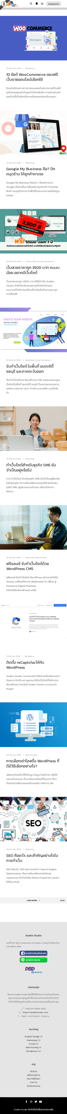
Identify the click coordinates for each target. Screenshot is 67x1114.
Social (28, 261)
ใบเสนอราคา (53, 3)
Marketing (30, 162)
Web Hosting (38, 261)
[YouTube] (40, 1102)
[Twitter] (36, 1102)
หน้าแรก (33, 1071)
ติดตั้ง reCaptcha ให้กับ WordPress (25, 664)
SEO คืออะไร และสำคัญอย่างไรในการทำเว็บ (32, 857)
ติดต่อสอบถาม (33, 1086)
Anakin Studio (21, 1109)
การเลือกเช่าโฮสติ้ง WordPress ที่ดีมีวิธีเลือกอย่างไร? (32, 763)
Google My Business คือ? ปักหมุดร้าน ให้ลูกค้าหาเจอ (30, 171)
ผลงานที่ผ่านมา (33, 1078)
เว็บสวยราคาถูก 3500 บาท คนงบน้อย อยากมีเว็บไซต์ (33, 270)
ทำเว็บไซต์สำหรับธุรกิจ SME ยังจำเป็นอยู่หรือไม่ (31, 467)
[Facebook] (26, 1102)
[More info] (36, 4)
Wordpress (30, 68)
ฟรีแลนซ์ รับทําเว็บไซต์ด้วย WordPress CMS (27, 566)
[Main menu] (42, 4)
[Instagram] (31, 1102)
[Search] (31, 4)
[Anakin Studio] (12, 4)
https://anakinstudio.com (35, 1012)
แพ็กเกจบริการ (33, 1075)
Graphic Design (32, 1036)
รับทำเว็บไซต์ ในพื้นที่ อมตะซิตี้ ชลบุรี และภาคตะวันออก (29, 368)
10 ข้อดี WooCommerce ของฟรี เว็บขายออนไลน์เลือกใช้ (32, 77)
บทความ (33, 1082)
